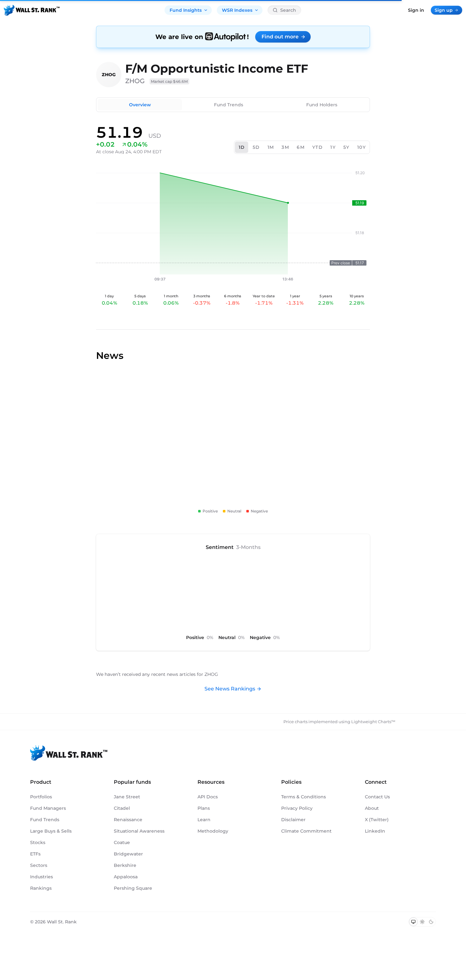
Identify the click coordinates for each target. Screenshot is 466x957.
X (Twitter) (377, 819)
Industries (41, 877)
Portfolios (41, 797)
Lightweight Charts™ (373, 721)
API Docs (207, 797)
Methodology (212, 831)
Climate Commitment (306, 831)
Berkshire (125, 865)
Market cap (169, 81)
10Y (361, 147)
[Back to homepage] (32, 10)
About (372, 808)
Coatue (122, 842)
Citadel (122, 808)
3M (285, 147)
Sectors (38, 865)
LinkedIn (375, 831)
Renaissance (128, 819)
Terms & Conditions (303, 797)
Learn (203, 819)
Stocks (37, 842)
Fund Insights (186, 10)
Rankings (41, 888)
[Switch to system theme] (413, 921)
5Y (346, 147)
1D (242, 147)
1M (271, 147)
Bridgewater (128, 854)
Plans (203, 808)
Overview (140, 105)
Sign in (416, 10)
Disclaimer (293, 819)
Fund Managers (48, 808)
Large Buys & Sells (51, 831)
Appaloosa (126, 877)
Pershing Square (133, 888)
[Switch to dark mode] (431, 921)
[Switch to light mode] (422, 921)
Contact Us (377, 797)
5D (256, 147)
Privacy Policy (297, 808)
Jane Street (127, 797)
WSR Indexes (237, 10)
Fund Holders (321, 105)
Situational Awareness (139, 831)
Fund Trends (228, 105)
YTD (317, 147)
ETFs (35, 854)
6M (301, 147)
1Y (333, 147)
